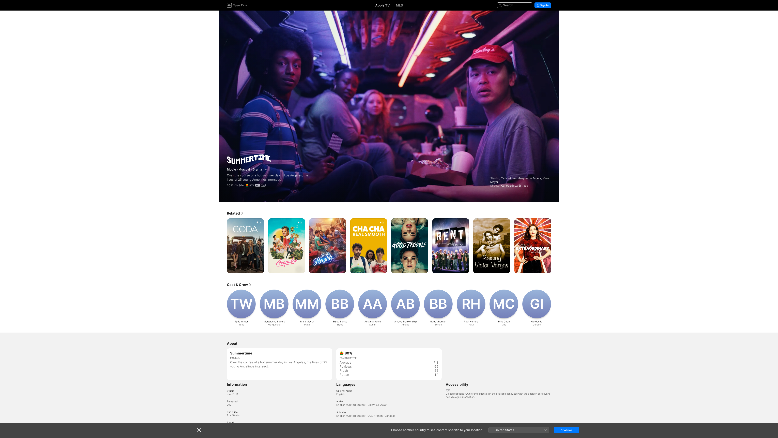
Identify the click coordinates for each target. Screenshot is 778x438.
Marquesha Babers (529, 178)
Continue (566, 430)
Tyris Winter (508, 178)
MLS (399, 5)
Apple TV (382, 5)
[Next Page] (555, 245)
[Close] (199, 430)
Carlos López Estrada (514, 185)
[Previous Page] (223, 245)
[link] (235, 213)
